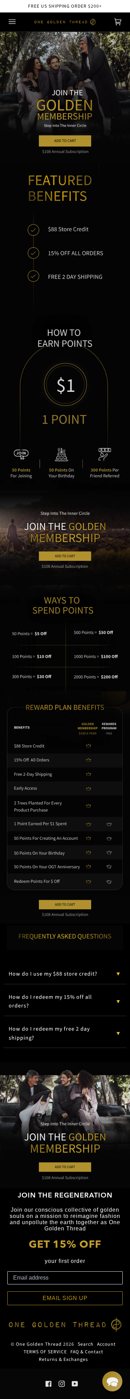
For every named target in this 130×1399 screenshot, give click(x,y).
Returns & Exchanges (63, 1359)
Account (106, 1344)
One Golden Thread (39, 1344)
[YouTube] (75, 1384)
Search (86, 1344)
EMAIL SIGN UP (65, 1298)
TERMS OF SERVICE (45, 1351)
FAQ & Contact (86, 1351)
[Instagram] (62, 1384)
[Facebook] (48, 1384)
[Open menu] (19, 22)
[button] (112, 1381)
